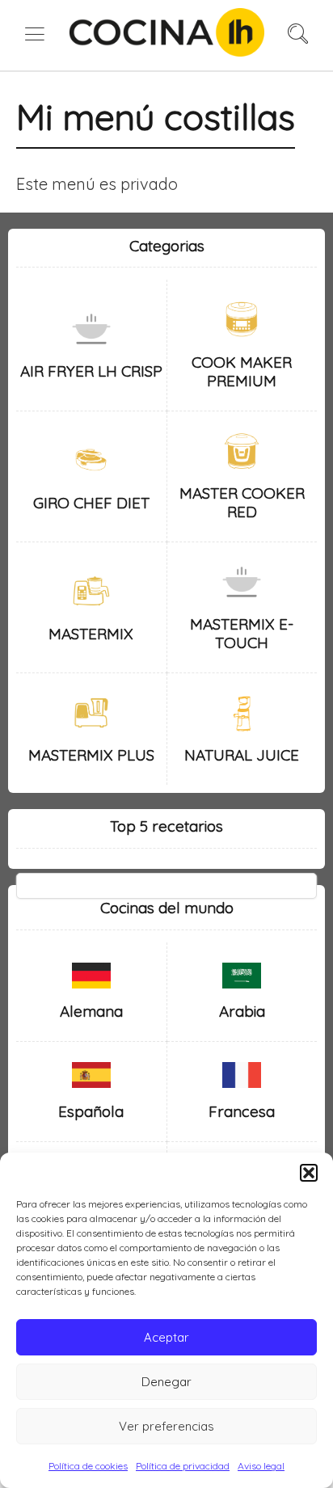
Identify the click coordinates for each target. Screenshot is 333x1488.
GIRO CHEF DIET (91, 502)
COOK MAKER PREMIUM (242, 371)
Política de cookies (88, 1466)
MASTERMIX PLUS (91, 755)
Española (91, 1111)
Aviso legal (261, 1466)
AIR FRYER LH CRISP (91, 371)
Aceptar (166, 1337)
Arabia (242, 1011)
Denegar (166, 1381)
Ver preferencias (166, 1426)
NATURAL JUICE (241, 755)
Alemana (91, 1011)
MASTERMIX (90, 633)
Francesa (242, 1111)
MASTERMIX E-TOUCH (241, 633)
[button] (309, 1173)
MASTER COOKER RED (242, 502)
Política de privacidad (183, 1466)
